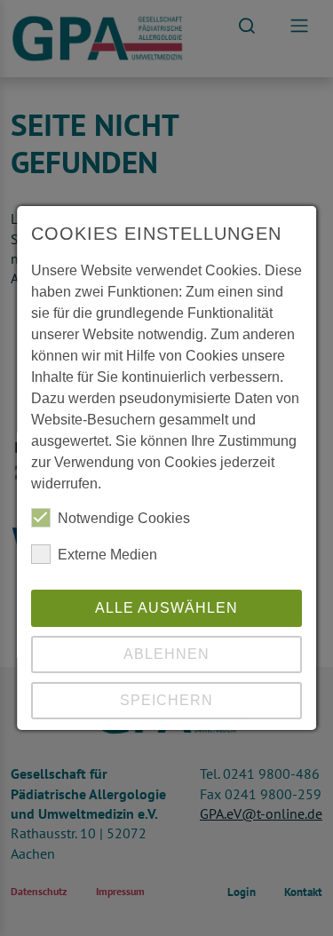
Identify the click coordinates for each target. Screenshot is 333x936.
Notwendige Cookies (124, 518)
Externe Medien (107, 554)
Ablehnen (166, 654)
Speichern (166, 700)
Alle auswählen (166, 607)
